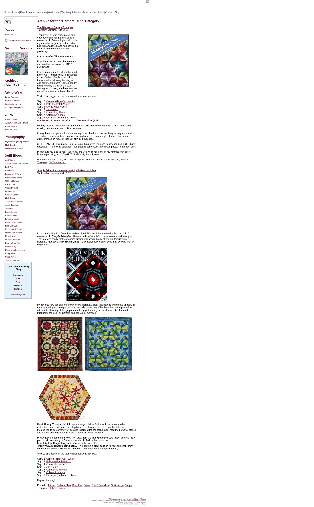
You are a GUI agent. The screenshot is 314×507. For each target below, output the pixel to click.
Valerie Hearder (12, 260)
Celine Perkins (11, 188)
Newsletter (41, 12)
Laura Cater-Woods (14, 222)
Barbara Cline (55, 159)
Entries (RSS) (123, 504)
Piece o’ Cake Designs (15, 250)
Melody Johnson (12, 240)
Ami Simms (10, 160)
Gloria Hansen (11, 195)
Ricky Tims (10, 253)
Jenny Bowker (11, 205)
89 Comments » (57, 488)
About (93, 12)
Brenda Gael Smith (13, 177)
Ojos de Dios (11, 130)
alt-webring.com (18, 294)
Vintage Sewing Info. (14, 107)
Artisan (51, 485)
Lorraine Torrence (13, 101)
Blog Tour (68, 159)
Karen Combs (11, 215)
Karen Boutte (11, 212)
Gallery (15, 12)
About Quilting (11, 119)
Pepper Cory (11, 246)
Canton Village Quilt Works (60, 101)
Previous (18, 285)
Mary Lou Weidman (13, 233)
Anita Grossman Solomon (16, 123)
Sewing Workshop (13, 104)
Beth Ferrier (10, 167)
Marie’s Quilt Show (13, 229)
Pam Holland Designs (14, 243)
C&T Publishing (12, 181)
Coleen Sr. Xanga (55, 115)
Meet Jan (9, 34)
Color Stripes (11, 126)
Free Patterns (27, 12)
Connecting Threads (56, 112)
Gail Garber (10, 191)
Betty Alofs (10, 170)
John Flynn (10, 208)
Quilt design (117, 485)
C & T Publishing (110, 159)
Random (18, 289)
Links (101, 12)
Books (96, 159)
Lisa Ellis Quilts (12, 226)
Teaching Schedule (71, 12)
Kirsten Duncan (12, 219)
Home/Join (18, 275)
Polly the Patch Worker (58, 104)
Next (18, 282)
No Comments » (57, 162)
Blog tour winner (83, 159)
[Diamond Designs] (21, 63)
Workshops (54, 12)
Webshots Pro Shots (14, 148)
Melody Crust (11, 236)
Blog (117, 12)
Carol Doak (10, 184)
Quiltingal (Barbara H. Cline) (61, 117)
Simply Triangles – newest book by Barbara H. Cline (66, 170)
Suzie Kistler (10, 257)
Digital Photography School (17, 141)
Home (7, 12)
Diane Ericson (11, 97)
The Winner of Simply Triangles (55, 27)
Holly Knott (10, 145)
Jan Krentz (52, 109)
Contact (109, 12)
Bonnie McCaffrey (13, 174)
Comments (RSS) (139, 504)
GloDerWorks (141, 502)
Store (85, 12)
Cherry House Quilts (57, 106)
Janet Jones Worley (14, 202)
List (18, 278)
